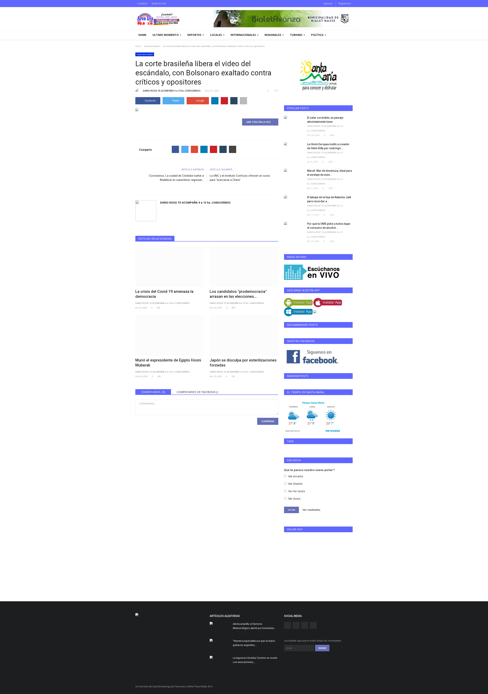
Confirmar (267, 421)
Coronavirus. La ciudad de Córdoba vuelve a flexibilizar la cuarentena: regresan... (176, 178)
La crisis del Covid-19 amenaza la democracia (164, 294)
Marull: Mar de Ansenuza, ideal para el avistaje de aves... (329, 172)
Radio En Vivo (159, 3)
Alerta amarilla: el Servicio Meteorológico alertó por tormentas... (254, 626)
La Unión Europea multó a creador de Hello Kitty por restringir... (328, 146)
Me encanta (295, 476)
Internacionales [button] (244, 35)
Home (142, 35)
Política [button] (317, 35)
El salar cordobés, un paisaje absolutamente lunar (325, 119)
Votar (291, 509)
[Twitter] (185, 149)
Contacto (142, 3)
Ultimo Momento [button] (165, 35)
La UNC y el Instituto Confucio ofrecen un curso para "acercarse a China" (240, 178)
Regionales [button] (273, 35)
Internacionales (152, 46)
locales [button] (216, 35)
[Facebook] (175, 149)
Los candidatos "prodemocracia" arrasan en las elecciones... (238, 294)
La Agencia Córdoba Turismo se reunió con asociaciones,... (255, 659)
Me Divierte (295, 483)
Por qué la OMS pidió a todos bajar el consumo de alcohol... (329, 225)
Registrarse (345, 3)
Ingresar (327, 3)
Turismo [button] (296, 35)
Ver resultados (311, 509)
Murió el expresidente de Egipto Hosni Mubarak (168, 362)
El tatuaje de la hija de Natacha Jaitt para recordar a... (329, 199)
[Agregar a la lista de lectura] (243, 100)
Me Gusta (294, 498)
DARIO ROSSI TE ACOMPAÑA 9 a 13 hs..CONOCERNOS (172, 90)
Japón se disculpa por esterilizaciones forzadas (243, 362)
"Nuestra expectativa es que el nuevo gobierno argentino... (254, 642)
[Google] (194, 149)
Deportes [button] (194, 35)
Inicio (138, 46)
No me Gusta (296, 491)
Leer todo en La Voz (259, 122)
